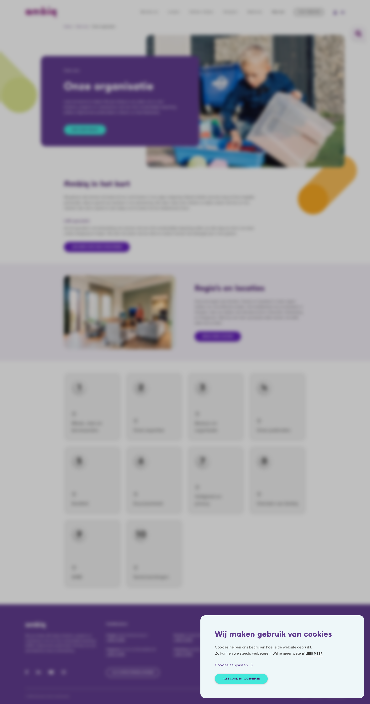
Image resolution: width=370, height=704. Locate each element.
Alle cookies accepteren (241, 678)
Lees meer (314, 653)
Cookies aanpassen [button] (231, 665)
